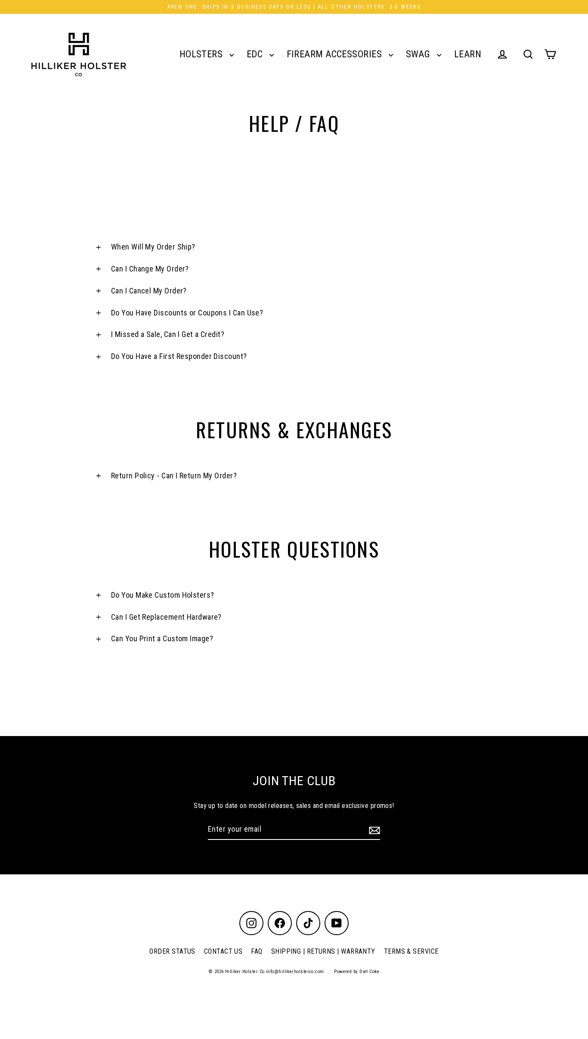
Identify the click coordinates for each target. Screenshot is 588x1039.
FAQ (256, 951)
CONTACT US (223, 951)
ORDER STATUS (172, 951)
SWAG (419, 54)
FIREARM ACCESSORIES (335, 54)
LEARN (467, 54)
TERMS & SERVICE (411, 951)
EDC (256, 54)
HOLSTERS (202, 54)
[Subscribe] (373, 830)
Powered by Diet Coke (356, 971)
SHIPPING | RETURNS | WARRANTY (323, 951)
